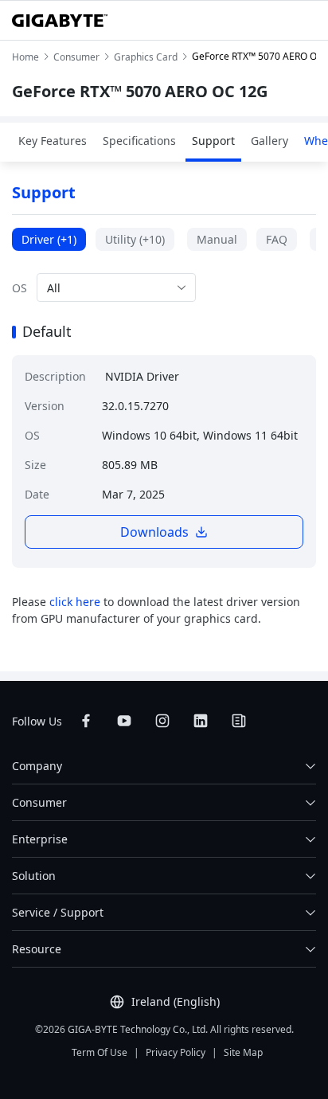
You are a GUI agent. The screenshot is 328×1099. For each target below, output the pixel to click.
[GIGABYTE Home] (59, 20)
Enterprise (40, 839)
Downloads (154, 532)
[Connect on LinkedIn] (200, 720)
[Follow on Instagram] (162, 720)
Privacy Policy (175, 1052)
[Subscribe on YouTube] (124, 720)
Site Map (243, 1052)
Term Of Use (99, 1052)
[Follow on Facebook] (86, 720)
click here (74, 601)
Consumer (39, 802)
